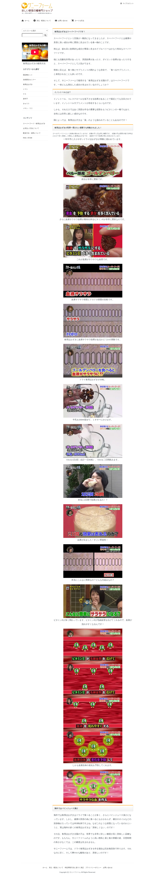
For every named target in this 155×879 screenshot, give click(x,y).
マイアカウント (128, 3)
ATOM (30, 138)
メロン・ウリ (28, 108)
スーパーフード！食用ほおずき (34, 123)
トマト (25, 89)
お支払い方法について (31, 128)
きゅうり (26, 103)
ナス (24, 94)
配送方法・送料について (32, 133)
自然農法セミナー (29, 80)
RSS (24, 138)
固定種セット (28, 75)
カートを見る (79, 20)
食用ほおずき (28, 84)
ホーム (27, 20)
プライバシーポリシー (93, 867)
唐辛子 (25, 99)
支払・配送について (44, 20)
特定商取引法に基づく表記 (74, 867)
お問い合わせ (63, 20)
